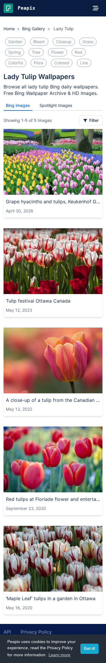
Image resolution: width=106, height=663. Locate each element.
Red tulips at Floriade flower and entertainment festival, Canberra (53, 499)
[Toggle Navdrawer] (95, 8)
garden (15, 41)
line (84, 62)
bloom (39, 41)
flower (57, 52)
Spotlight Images (55, 105)
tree (36, 52)
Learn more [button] (59, 654)
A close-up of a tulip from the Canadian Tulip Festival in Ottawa (53, 400)
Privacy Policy (36, 632)
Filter (93, 120)
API (7, 632)
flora (38, 62)
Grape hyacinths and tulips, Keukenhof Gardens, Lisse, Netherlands (53, 201)
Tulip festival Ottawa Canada (38, 301)
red (78, 52)
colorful (15, 62)
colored (61, 62)
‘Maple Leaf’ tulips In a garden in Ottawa (50, 598)
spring (14, 52)
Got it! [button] (89, 649)
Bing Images (18, 105)
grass (87, 41)
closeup (64, 41)
